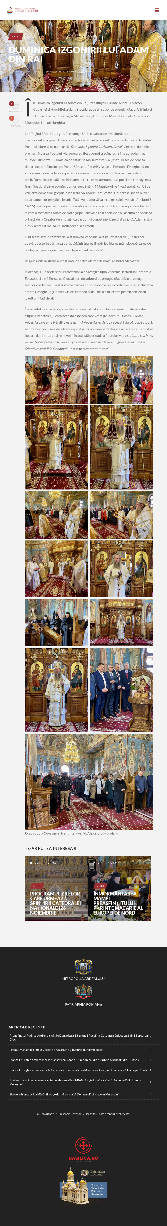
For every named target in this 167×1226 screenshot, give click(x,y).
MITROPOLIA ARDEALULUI (84, 978)
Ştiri (16, 36)
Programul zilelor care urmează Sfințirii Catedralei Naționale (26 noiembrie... (55, 903)
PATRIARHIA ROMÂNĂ (83, 1004)
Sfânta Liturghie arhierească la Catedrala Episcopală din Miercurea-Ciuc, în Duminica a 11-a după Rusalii (78, 1070)
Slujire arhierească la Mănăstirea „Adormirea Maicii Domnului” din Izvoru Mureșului (64, 1094)
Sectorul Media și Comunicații (37, 71)
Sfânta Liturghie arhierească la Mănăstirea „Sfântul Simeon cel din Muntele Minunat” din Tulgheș (74, 1060)
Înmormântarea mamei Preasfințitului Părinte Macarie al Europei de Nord (118, 903)
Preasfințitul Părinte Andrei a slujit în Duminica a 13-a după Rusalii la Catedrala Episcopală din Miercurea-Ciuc (79, 1037)
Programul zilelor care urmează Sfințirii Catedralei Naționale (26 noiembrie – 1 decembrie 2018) (56, 888)
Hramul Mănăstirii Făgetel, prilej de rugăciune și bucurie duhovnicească (56, 1049)
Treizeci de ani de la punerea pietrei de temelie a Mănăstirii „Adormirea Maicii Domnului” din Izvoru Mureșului (75, 1082)
